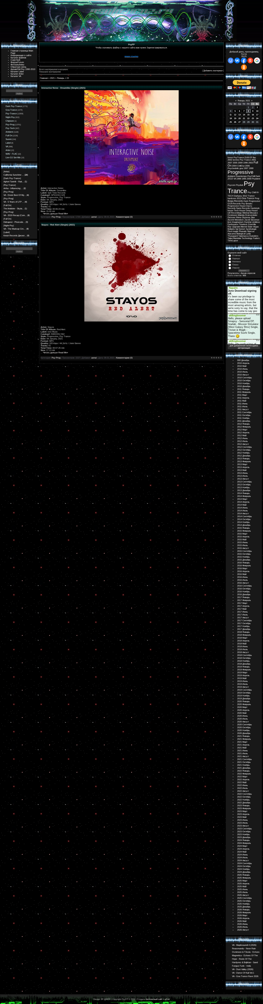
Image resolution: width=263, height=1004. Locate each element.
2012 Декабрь (243, 455)
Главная (44, 78)
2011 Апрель (243, 398)
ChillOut (241, 166)
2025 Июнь (242, 889)
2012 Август (243, 444)
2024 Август (243, 860)
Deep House (252, 210)
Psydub (239, 185)
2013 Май (241, 470)
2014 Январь (243, 493)
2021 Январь (243, 736)
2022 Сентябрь (244, 794)
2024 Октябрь (244, 866)
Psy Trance (241, 187)
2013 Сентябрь (244, 482)
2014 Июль (242, 510)
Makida (241, 215)
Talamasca (243, 236)
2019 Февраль (244, 669)
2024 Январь (243, 840)
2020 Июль (242, 719)
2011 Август (243, 409)
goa (241, 168)
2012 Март (242, 429)
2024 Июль (242, 857)
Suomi (8, 139)
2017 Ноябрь (243, 626)
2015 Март (242, 534)
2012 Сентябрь (244, 447)
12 (235, 115)
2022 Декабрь (243, 802)
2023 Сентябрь (244, 828)
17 (257, 115)
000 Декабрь (243, 360)
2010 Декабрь (243, 386)
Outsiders (253, 236)
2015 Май (241, 539)
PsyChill (251, 176)
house (230, 210)
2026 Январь (243, 909)
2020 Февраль (244, 704)
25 (230, 122)
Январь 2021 (244, 100)
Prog (257, 198)
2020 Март (242, 707)
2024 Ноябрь (243, 869)
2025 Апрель (243, 883)
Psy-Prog (10, 124)
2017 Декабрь (243, 629)
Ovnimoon (232, 215)
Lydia (248, 233)
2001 (253, 160)
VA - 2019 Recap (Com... (15, 215)
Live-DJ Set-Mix (13, 157)
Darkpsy (238, 196)
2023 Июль (242, 823)
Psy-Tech (10, 128)
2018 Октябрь (244, 658)
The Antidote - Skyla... (13, 208)
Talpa (230, 238)
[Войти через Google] (257, 60)
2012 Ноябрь (243, 453)
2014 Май (241, 505)
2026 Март (242, 915)
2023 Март (242, 811)
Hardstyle (255, 208)
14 (244, 115)
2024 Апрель (243, 849)
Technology (247, 238)
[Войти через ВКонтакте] (237, 60)
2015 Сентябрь (244, 551)
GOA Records (234, 203)
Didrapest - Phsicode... (14, 222)
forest (230, 157)
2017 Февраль (244, 600)
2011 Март (242, 395)
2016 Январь (243, 562)
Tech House (239, 210)
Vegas (256, 227)
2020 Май (241, 713)
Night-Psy (10, 117)
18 (230, 118)
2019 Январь (243, 667)
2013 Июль (242, 476)
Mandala (237, 238)
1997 (246, 168)
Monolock (239, 220)
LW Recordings (235, 213)
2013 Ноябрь (243, 487)
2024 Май (241, 852)
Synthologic (251, 229)
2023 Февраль (244, 808)
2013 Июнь (242, 473)
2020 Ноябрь (243, 730)
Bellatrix (231, 229)
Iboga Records (235, 201)
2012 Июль (242, 441)
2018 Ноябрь (243, 661)
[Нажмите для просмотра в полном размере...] (131, 184)
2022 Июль (242, 788)
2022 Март (242, 776)
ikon (229, 222)
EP (251, 157)
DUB (247, 157)
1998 (238, 179)
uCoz (167, 999)
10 (257, 111)
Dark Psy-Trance (14, 106)
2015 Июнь (242, 542)
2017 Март (242, 603)
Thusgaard (233, 236)
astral (93, 217)
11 (230, 115)
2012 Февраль (244, 427)
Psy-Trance (11, 113)
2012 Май (241, 435)
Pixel (230, 231)
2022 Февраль (244, 774)
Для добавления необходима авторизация (244, 346)
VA (7, 146)
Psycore (231, 185)
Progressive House (237, 206)
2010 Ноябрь (243, 383)
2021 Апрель (243, 745)
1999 (251, 168)
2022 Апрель (243, 779)
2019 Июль (242, 684)
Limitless (256, 222)
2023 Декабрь (243, 837)
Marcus (251, 231)
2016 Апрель (243, 571)
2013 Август (243, 479)
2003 (250, 163)
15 (248, 115)
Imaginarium (237, 222)
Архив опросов (248, 273)
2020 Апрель (243, 710)
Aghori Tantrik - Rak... (13, 181)
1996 (245, 163)
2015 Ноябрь (243, 557)
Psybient (256, 179)
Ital (236, 229)
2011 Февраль (244, 392)
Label (8, 143)
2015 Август (243, 548)
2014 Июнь (242, 508)
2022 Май (241, 782)
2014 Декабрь (243, 525)
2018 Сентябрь (244, 655)
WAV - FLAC (11, 154)
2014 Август (243, 513)
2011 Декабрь (243, 421)
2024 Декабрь (243, 872)
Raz (229, 227)
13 (239, 115)
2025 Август (243, 895)
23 (253, 118)
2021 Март (242, 742)
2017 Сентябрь (244, 620)
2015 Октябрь (244, 554)
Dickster (231, 217)
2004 (234, 166)
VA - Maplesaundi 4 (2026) (244, 945)
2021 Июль (242, 753)
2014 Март (242, 499)
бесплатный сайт (154, 999)
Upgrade (236, 227)
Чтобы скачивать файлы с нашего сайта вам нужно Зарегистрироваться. (131, 47)
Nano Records (243, 208)
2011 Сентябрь (244, 412)
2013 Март (242, 464)
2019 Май (241, 678)
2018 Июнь (242, 646)
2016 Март (242, 568)
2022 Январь (243, 771)
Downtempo (241, 176)
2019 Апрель (243, 675)
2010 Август (243, 375)
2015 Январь (243, 528)
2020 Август (243, 721)
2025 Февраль (244, 878)
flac (254, 157)
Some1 (242, 229)
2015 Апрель (243, 536)
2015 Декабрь (243, 560)
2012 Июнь (242, 438)
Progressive (240, 172)
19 (235, 118)
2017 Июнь (242, 612)
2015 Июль (242, 545)
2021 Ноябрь (243, 765)
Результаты (233, 273)
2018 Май (241, 643)
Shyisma (246, 217)
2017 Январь (243, 597)
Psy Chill (252, 192)
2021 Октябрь (244, 762)
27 (239, 122)
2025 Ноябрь (243, 904)
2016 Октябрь (244, 588)
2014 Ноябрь (243, 522)
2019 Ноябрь (243, 695)
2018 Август (243, 652)
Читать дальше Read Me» (55, 213)
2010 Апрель (243, 363)
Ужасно (236, 268)
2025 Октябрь (244, 901)
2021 (52, 78)
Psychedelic (233, 168)
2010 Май (241, 366)
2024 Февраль (244, 843)
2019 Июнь (242, 681)
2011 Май (241, 401)
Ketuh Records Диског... (14, 235)
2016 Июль (242, 580)
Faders (256, 238)
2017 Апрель (243, 606)
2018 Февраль (244, 635)
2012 (245, 196)
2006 (247, 166)
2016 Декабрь (243, 594)
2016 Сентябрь (244, 586)
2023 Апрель (243, 814)
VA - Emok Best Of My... (14, 195)
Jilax (253, 217)
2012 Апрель (243, 432)
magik (235, 231)
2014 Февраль (244, 496)
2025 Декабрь (243, 907)
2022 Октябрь (244, 797)
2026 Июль (242, 927)
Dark (257, 176)
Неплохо (236, 261)
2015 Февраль (244, 531)
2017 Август (243, 617)
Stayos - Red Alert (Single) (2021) (58, 225)
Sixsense (255, 220)
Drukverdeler (251, 215)
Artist (8, 150)
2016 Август (243, 583)
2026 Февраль (244, 912)
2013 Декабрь (243, 490)
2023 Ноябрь (243, 834)
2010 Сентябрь (244, 377)
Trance (251, 196)
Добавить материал (213, 70)
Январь (60, 78)
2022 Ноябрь (243, 800)
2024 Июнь (242, 854)
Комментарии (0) (124, 217)
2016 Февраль (244, 565)
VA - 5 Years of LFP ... (13, 202)
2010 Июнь (242, 369)
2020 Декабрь (243, 733)
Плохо (235, 264)
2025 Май (241, 886)
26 (235, 122)
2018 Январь (243, 632)
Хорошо (236, 258)
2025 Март (242, 880)
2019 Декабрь (243, 698)
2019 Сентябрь (244, 690)
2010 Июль (242, 372)
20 (239, 118)
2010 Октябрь (244, 380)
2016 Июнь (242, 577)
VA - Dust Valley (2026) (242, 969)
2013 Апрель (243, 467)
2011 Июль (242, 406)
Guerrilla (252, 224)
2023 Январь (243, 805)
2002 (230, 160)
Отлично (236, 255)
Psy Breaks (246, 203)
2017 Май (241, 609)
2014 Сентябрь (244, 516)
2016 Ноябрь (243, 591)
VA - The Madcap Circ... (14, 229)
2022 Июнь (242, 785)
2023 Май (241, 817)
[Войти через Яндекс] (250, 60)
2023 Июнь (242, 820)
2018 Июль (242, 649)
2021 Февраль (244, 739)
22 (248, 118)
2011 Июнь (242, 403)
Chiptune (10, 121)
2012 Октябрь (244, 450)
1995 (244, 179)
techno (236, 160)
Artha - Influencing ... (13, 188)
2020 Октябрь (244, 727)
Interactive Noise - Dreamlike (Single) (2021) (63, 88)
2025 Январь (243, 875)
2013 (239, 198)
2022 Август (243, 791)
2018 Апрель (243, 641)
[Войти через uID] (231, 60)
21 (244, 118)
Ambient (9, 132)
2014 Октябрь (244, 519)
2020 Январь (243, 701)
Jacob (247, 220)
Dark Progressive (252, 201)
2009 (240, 163)
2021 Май (241, 747)
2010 (230, 178)
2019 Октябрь (244, 693)
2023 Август (243, 826)
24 (257, 118)
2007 (230, 163)
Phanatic (243, 231)
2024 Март (242, 846)
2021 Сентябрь (244, 759)
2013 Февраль (244, 461)
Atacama (232, 233)
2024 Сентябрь (244, 863)
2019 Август (243, 687)
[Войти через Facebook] (244, 60)
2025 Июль (242, 892)
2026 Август (243, 930)
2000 (249, 179)
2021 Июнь (242, 750)
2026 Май (241, 921)
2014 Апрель (243, 502)
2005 (235, 163)
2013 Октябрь (244, 484)
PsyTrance (239, 157)
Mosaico (254, 213)
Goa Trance (11, 110)
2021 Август (243, 756)
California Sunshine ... (13, 175)
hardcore (232, 198)
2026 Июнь (242, 924)
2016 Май (241, 574)
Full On (9, 135)
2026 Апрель (243, 918)
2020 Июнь (242, 716)
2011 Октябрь (243, 415)
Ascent (231, 220)
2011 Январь (243, 389)
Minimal (245, 213)
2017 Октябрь (244, 623)
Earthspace (233, 224)
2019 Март (242, 672)
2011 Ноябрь (243, 418)
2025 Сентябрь (244, 898)
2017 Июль (242, 615)
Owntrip (247, 222)
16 (253, 115)
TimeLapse (233, 240)
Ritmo (238, 217)
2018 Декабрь (243, 664)
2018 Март (242, 638)
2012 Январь (243, 424)
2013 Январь (243, 458)
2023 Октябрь (244, 831)
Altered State (246, 227)
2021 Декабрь (243, 768)
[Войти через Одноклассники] (244, 67)
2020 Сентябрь (244, 724)
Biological (240, 233)
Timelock (243, 224)
